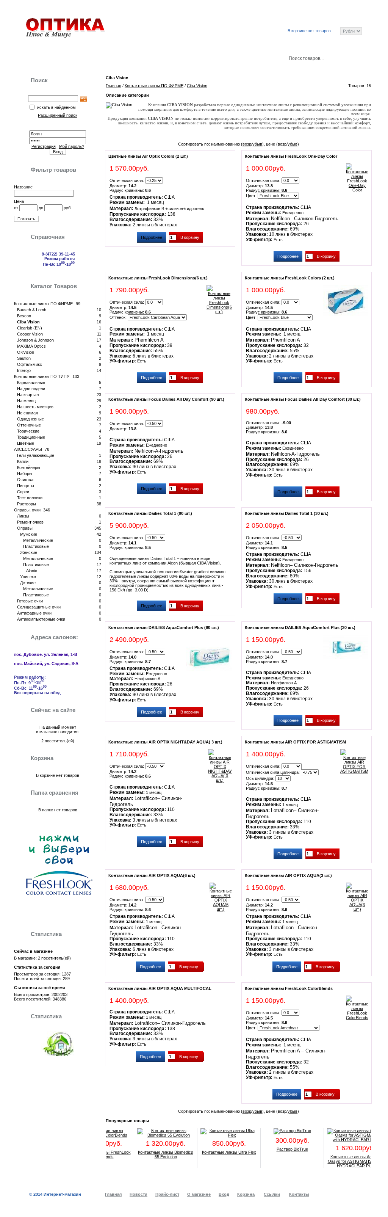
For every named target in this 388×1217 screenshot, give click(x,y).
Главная (39, 58)
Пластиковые (36, 546)
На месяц (26, 400)
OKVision (25, 352)
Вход (274, 12)
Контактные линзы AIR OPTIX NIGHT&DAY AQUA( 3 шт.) (165, 742)
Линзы (23, 516)
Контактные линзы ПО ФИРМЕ (43, 303)
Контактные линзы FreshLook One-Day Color (291, 156)
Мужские (28, 534)
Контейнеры (28, 467)
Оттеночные (29, 425)
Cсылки (301, 12)
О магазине (199, 1194)
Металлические (38, 540)
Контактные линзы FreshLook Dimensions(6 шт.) (158, 278)
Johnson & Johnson (35, 340)
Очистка (25, 479)
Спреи (23, 491)
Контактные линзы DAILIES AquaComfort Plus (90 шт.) (163, 627)
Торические (28, 431)
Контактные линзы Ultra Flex (218, 1152)
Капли (22, 461)
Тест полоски (29, 498)
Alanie (31, 570)
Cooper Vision (30, 334)
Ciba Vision (28, 322)
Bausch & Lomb (31, 309)
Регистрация (43, 146)
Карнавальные (31, 382)
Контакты (250, 58)
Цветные (25, 443)
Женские (28, 552)
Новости (90, 58)
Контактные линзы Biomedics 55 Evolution (155, 1154)
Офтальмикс (29, 364)
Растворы (26, 504)
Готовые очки (30, 601)
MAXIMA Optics (31, 346)
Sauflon (24, 358)
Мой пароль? (71, 146)
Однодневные (30, 419)
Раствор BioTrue (281, 1149)
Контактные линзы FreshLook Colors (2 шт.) (290, 278)
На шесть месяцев (35, 407)
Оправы (25, 528)
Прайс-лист (333, 12)
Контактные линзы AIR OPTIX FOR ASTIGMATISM (295, 742)
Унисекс (28, 576)
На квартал (28, 394)
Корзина (197, 58)
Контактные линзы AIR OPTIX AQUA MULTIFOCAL (159, 988)
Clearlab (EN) (29, 328)
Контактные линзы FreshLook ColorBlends (289, 988)
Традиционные (31, 437)
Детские (28, 582)
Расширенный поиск (235, 12)
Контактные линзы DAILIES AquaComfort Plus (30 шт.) (300, 627)
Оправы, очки (27, 510)
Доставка (144, 58)
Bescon (24, 316)
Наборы (24, 473)
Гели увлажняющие (35, 455)
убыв (257, 144)
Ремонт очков (30, 522)
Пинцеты (25, 485)
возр (246, 144)
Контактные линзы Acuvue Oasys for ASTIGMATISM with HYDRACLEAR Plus (345, 1161)
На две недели (31, 388)
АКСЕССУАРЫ (28, 449)
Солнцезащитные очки (39, 607)
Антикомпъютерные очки (41, 619)
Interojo (24, 370)
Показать (26, 218)
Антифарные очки (34, 613)
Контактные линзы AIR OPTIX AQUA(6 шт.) (152, 875)
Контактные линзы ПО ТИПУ (41, 376)
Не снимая (27, 413)
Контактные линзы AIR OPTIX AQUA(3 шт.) (288, 875)
